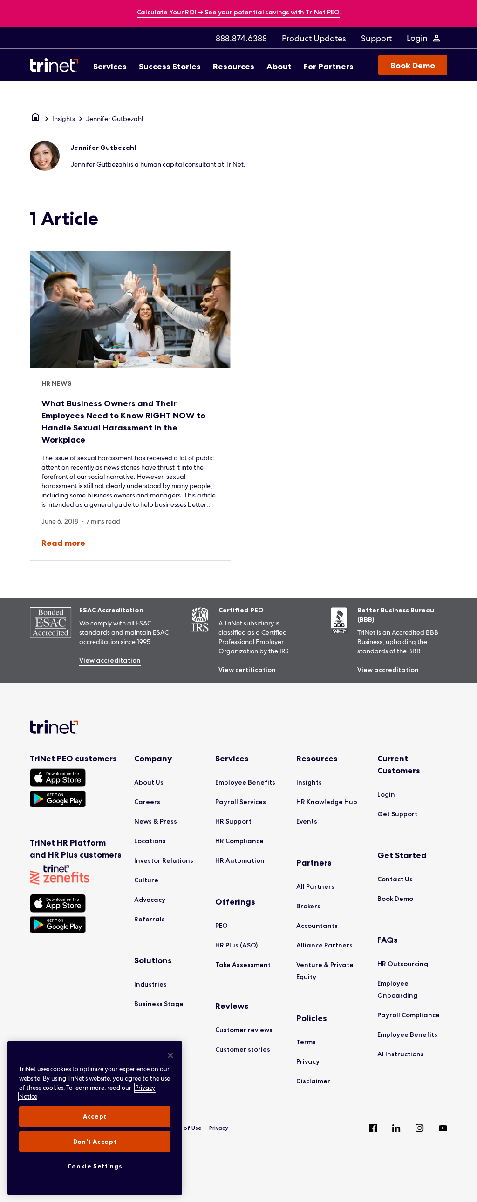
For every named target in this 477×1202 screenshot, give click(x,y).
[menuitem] (241, 38)
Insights (63, 118)
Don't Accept (95, 1141)
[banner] (239, 13)
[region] (94, 1118)
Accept (95, 1116)
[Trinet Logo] (57, 65)
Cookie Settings (95, 1166)
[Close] (170, 1055)
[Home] (35, 118)
